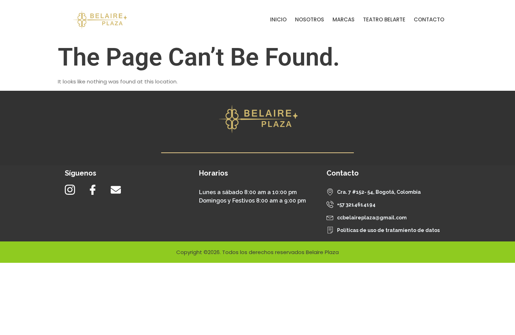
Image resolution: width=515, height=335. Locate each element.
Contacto (429, 19)
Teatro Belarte (384, 19)
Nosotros (309, 19)
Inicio (278, 19)
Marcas (343, 19)
